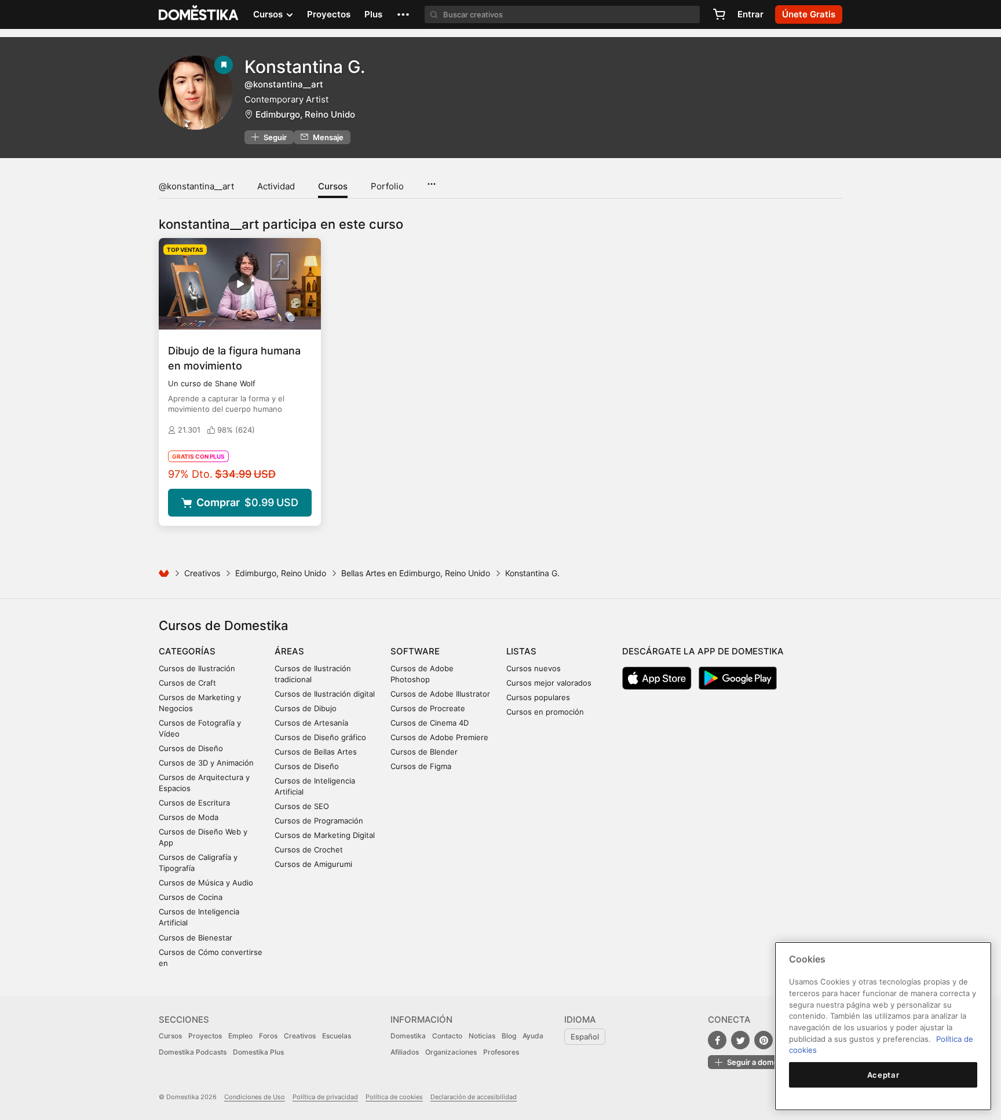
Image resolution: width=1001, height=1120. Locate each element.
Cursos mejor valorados (548, 682)
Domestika (408, 1035)
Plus (373, 14)
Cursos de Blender (424, 751)
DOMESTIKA (199, 14)
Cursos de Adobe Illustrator (440, 693)
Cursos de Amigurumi (313, 864)
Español (585, 1036)
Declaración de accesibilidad (473, 1097)
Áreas (289, 651)
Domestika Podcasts (192, 1052)
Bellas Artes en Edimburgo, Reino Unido (415, 573)
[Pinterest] (763, 1040)
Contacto (447, 1035)
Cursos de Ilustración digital (325, 693)
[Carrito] (719, 14)
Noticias (482, 1035)
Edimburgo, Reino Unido (305, 114)
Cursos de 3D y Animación (206, 762)
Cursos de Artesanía (311, 722)
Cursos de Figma (420, 766)
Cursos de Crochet (309, 849)
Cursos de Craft (187, 682)
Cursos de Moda (188, 817)
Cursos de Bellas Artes (316, 751)
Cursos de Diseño (191, 748)
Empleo (240, 1035)
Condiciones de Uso (254, 1097)
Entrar (750, 14)
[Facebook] (717, 1040)
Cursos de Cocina (190, 897)
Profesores (501, 1052)
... (431, 180)
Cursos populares (538, 697)
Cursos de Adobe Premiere (439, 737)
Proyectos (328, 14)
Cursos (333, 186)
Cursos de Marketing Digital (325, 835)
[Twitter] (740, 1040)
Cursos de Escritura (194, 802)
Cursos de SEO (302, 806)
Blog (509, 1035)
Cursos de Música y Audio (206, 882)
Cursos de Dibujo (306, 708)
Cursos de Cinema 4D (429, 722)
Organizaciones (451, 1052)
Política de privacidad (325, 1097)
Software (415, 651)
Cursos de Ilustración (197, 668)
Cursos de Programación (319, 820)
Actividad (276, 186)
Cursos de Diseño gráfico (320, 737)
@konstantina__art (196, 186)
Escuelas (336, 1035)
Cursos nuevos (533, 668)
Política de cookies (394, 1097)
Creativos (202, 573)
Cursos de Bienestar (195, 937)
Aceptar (883, 1074)
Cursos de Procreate (427, 708)
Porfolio (387, 186)
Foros (268, 1035)
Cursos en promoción (545, 711)
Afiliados (404, 1052)
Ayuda (533, 1035)
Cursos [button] (269, 14)
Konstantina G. (304, 66)
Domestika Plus (258, 1052)
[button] (403, 14)
